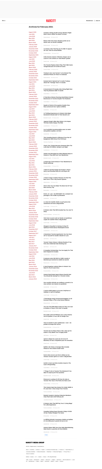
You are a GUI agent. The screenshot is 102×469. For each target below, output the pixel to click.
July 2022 (31, 134)
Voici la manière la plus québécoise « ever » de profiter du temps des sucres (57, 323)
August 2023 (32, 107)
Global (44, 456)
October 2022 (33, 127)
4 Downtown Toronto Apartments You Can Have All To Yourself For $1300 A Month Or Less (58, 234)
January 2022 (33, 146)
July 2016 (31, 256)
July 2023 (31, 109)
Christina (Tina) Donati (48, 142)
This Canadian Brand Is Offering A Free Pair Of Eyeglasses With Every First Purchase (57, 138)
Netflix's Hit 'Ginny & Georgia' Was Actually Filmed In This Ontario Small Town (56, 347)
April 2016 (31, 262)
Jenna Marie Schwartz (48, 399)
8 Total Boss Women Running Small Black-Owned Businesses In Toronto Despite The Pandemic (58, 97)
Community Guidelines (30, 451)
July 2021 (31, 158)
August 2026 (32, 32)
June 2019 (32, 206)
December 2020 (33, 173)
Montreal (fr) (36, 459)
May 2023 (32, 113)
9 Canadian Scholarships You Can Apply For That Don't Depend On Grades (58, 251)
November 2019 (33, 198)
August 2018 (32, 223)
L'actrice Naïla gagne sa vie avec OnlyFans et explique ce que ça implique (57, 291)
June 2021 (32, 160)
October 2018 (33, 219)
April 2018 (32, 227)
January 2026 (33, 46)
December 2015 (33, 268)
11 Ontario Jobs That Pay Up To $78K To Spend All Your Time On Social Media (58, 49)
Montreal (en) (31, 461)
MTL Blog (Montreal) (52, 456)
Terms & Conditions (30, 453)
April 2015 (31, 275)
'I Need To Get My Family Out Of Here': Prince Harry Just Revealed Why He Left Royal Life (57, 170)
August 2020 (32, 181)
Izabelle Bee (46, 109)
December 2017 (33, 229)
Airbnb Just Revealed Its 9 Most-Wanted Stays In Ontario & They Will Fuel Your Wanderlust (58, 154)
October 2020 (33, 177)
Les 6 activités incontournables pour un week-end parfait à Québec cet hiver (57, 130)
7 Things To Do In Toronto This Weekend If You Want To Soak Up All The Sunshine (57, 371)
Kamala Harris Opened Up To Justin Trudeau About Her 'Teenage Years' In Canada (57, 81)
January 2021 (33, 171)
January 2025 (33, 71)
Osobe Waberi (47, 93)
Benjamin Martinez (47, 327)
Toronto (30, 459)
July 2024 (31, 84)
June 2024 (32, 86)
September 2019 (33, 202)
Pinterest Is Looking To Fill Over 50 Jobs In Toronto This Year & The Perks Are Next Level (57, 380)
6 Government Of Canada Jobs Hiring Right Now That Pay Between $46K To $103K (58, 89)
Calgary (53, 459)
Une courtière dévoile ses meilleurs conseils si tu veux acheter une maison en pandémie (58, 283)
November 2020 (33, 175)
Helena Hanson (47, 37)
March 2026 (32, 42)
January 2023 (33, 121)
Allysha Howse (47, 182)
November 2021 (33, 150)
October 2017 (33, 231)
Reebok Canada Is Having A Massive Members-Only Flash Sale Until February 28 (57, 396)
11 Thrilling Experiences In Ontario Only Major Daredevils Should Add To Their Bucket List (57, 114)
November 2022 (33, 125)
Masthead (49, 451)
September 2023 (33, 104)
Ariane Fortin (46, 61)
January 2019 (33, 212)
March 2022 (32, 142)
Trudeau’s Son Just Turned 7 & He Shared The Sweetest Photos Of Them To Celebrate (57, 73)
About (27, 449)
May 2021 (32, 163)
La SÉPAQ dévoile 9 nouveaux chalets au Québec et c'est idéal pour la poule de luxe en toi (58, 420)
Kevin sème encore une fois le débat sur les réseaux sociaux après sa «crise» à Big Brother (58, 355)
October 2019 (33, 200)
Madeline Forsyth (47, 117)
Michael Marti (46, 190)
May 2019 (32, 208)
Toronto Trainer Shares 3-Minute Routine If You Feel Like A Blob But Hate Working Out (57, 243)
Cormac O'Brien (47, 69)
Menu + (4, 20)
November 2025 (33, 51)
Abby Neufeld (46, 432)
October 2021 (33, 152)
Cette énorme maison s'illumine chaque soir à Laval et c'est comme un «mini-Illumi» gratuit (57, 57)
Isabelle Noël (46, 133)
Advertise (32, 449)
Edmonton (59, 459)
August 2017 (32, 235)
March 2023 (32, 117)
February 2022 (33, 144)
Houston (61, 461)
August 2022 (32, 131)
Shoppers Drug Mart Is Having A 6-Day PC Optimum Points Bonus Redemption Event (56, 226)
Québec (39, 456)
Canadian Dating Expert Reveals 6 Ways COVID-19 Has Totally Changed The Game (58, 412)
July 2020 (31, 183)
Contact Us (61, 449)
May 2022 (32, 138)
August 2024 (32, 82)
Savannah (47, 461)
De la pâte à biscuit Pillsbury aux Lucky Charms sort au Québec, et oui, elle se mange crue (58, 315)
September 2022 (33, 129)
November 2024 (33, 75)
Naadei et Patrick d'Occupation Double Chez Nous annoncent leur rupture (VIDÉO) (57, 106)
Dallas (37, 461)
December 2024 (33, 73)
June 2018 (32, 225)
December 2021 (33, 148)
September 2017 (33, 233)
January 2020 (33, 194)
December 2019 (33, 196)
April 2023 (32, 115)
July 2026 (31, 34)
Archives (38, 449)
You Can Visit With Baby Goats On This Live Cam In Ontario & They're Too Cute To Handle (58, 307)
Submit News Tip (69, 449)
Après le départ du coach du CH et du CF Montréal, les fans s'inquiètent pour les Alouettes (58, 339)
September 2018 (33, 221)
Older (46, 435)
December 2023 (33, 98)
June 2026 (32, 36)
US (35, 456)
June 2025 (32, 61)
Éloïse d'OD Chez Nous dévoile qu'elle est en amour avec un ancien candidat (57, 41)
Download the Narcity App (51, 449)
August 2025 (32, 57)
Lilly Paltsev (46, 238)
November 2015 (33, 270)
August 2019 (32, 204)
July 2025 (31, 59)
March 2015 (32, 277)
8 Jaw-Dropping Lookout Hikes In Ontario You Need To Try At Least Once (57, 267)
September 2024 (33, 80)
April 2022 (32, 140)
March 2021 (32, 167)
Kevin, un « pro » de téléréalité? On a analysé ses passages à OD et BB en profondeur (58, 194)
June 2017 (32, 239)
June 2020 (32, 185)
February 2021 (33, 169)
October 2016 (33, 250)
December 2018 (33, 214)
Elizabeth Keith (47, 303)
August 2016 (32, 254)
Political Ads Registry (57, 451)
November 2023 (33, 100)
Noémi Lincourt (47, 45)
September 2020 (33, 179)
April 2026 (32, 40)
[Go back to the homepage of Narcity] (51, 20)
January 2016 (33, 266)
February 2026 (33, 44)
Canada (32, 456)
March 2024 (32, 92)
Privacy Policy (67, 451)
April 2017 (32, 243)
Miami (42, 461)
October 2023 (33, 102)
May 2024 (32, 88)
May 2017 (32, 241)
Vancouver (48, 459)
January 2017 (33, 246)
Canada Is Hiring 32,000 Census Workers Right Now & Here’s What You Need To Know (57, 33)
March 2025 (32, 67)
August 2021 (32, 156)
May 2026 (32, 38)
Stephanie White (47, 53)
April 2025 (32, 65)
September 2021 (33, 154)
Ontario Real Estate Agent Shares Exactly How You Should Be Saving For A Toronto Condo (57, 275)
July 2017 (31, 237)
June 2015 (32, 272)
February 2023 (33, 119)
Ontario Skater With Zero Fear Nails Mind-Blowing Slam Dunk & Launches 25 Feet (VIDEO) (58, 428)
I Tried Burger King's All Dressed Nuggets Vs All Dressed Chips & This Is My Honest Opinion (58, 299)
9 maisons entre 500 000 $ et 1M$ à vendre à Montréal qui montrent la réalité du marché (57, 259)
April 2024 (32, 90)
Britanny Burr (46, 174)
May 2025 (32, 63)
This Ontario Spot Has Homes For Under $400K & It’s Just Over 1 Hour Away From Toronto (58, 388)
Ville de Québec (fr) (67, 459)
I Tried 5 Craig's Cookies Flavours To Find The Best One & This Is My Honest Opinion (57, 178)
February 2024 (33, 94)
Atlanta (52, 461)
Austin (57, 461)
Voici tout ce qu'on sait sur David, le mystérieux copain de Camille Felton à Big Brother (58, 218)
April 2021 (32, 165)
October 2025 (33, 53)
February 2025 (33, 69)
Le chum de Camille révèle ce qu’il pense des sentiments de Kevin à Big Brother (57, 202)
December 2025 (33, 48)
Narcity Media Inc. (40, 446)
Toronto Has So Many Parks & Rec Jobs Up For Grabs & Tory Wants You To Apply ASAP (58, 331)
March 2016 (32, 264)
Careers (43, 449)
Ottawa (42, 459)
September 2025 (33, 55)
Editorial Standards (41, 451)
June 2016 (32, 258)
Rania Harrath (46, 262)
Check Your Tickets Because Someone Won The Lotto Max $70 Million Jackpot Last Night (58, 146)
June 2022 (32, 136)
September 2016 (33, 252)
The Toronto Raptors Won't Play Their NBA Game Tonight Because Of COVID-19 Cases (58, 65)
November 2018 (33, 216)
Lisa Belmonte (47, 125)
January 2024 (33, 96)
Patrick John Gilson (48, 214)
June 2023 (32, 111)
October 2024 (33, 78)
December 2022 (33, 123)
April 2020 (32, 187)
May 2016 (31, 260)
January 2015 (33, 279)
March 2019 (32, 210)
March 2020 (32, 189)
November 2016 (33, 248)
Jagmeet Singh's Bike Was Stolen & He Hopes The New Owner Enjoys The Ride (57, 122)
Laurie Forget (46, 206)
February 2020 (33, 192)
